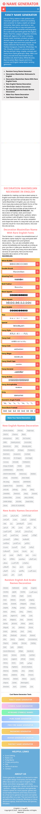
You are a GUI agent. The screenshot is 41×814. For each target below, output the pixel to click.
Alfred (23, 659)
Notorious (23, 474)
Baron (5, 596)
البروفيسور (20, 523)
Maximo (6, 679)
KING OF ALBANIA (18, 505)
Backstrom (7, 446)
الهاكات (34, 535)
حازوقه (19, 555)
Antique (20, 450)
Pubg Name (9, 760)
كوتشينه (24, 535)
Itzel (4, 647)
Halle (23, 615)
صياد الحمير (14, 535)
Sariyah (22, 600)
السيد (20, 575)
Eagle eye (30, 430)
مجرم (20, 527)
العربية (24, 808)
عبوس (5, 575)
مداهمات (25, 563)
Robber (33, 474)
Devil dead (25, 478)
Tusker (32, 659)
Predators (31, 450)
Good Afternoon (9, 651)
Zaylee (5, 608)
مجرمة (24, 551)
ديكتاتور (27, 543)
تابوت (29, 567)
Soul (4, 600)
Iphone (13, 631)
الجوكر (5, 571)
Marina (5, 671)
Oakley (33, 643)
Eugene (33, 588)
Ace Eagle (29, 458)
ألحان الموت (7, 531)
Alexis (13, 612)
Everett (13, 604)
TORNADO (26, 462)
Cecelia (5, 592)
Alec (4, 639)
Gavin (5, 655)
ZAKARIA (6, 493)
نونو (27, 555)
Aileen (31, 671)
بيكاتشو (21, 571)
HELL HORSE (29, 497)
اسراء (23, 547)
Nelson (13, 600)
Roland (32, 635)
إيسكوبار (33, 519)
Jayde (14, 592)
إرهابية (31, 547)
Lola (30, 615)
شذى (5, 515)
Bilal (4, 635)
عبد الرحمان (28, 531)
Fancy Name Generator (20, 699)
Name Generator (22, 3)
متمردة (5, 547)
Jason (31, 623)
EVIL (16, 446)
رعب (13, 571)
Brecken (6, 686)
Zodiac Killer (7, 497)
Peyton (5, 643)
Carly (29, 631)
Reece (5, 675)
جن (4, 555)
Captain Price (7, 486)
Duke (13, 596)
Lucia (29, 596)
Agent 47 (14, 615)
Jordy (25, 588)
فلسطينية (26, 539)
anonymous (7, 438)
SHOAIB (15, 462)
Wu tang (6, 482)
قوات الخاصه (26, 515)
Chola (5, 478)
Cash (21, 663)
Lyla (12, 647)
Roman (24, 643)
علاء (13, 527)
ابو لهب (23, 519)
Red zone (6, 458)
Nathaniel (15, 588)
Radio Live (9, 758)
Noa (21, 619)
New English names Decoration (18, 84)
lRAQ (32, 489)
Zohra (24, 489)
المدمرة (14, 547)
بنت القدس (16, 543)
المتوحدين (6, 539)
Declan (5, 588)
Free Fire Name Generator (20, 725)
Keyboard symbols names (20, 712)
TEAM (19, 466)
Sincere (29, 619)
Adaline (14, 675)
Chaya (32, 604)
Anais (5, 631)
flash (28, 486)
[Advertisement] (20, 121)
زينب (34, 555)
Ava (4, 619)
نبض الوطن (32, 559)
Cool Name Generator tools (17, 97)
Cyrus (5, 659)
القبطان (5, 567)
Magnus (13, 619)
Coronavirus (32, 639)
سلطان (16, 539)
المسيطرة (6, 551)
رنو (32, 551)
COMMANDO (8, 470)
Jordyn (22, 608)
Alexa (23, 623)
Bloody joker (26, 446)
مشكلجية (6, 543)
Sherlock (17, 493)
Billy (22, 675)
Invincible (27, 442)
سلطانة (12, 559)
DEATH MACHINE (9, 474)
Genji (26, 493)
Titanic (29, 612)
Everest (34, 493)
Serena (14, 655)
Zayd (21, 596)
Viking (5, 667)
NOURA (18, 501)
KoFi (14, 686)
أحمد (4, 535)
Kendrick (30, 651)
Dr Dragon (17, 458)
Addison (21, 627)
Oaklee (14, 643)
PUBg (14, 608)
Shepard (23, 604)
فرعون (5, 527)
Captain (21, 639)
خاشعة (33, 679)
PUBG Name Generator (20, 719)
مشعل (5, 563)
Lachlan (32, 655)
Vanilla (22, 592)
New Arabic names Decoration (18, 87)
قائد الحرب (15, 563)
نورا (4, 559)
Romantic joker (8, 450)
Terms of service (11, 766)
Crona (18, 497)
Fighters (15, 667)
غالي (28, 527)
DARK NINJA (7, 501)
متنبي (30, 523)
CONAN (23, 686)
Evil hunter (26, 438)
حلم (13, 575)
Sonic (14, 663)
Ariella (23, 655)
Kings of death (8, 466)
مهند (4, 523)
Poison (31, 675)
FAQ (6, 764)
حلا (35, 527)
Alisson (23, 635)
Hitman (20, 430)
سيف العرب (32, 571)
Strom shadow (8, 430)
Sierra (13, 639)
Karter (5, 623)
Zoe (31, 686)
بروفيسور (22, 559)
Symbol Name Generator (20, 706)
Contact (8, 769)
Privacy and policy (12, 762)
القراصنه (6, 519)
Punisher (15, 478)
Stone (5, 505)
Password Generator (20, 731)
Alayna (5, 683)
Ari (13, 627)
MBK (5, 442)
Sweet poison (15, 442)
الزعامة (18, 531)
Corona (5, 462)
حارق (21, 567)
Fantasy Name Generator (20, 744)
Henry (5, 663)
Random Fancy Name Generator (19, 71)
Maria (24, 679)
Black (24, 434)
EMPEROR (26, 482)
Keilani (15, 679)
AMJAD (20, 647)
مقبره (15, 519)
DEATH (5, 434)
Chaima (15, 434)
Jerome (14, 623)
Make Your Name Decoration (17, 94)
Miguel (5, 627)
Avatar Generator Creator (20, 738)
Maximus (32, 608)
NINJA (21, 651)
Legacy (31, 600)
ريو (11, 523)
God (22, 631)
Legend (14, 659)
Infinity (15, 489)
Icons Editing (10, 756)
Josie (5, 615)
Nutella (15, 671)
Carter (14, 683)
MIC (17, 438)
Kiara (5, 612)
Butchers (6, 454)
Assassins (17, 454)
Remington (24, 683)
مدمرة (16, 551)
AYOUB (5, 489)
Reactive (16, 482)
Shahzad (13, 635)
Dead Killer (29, 501)
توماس (30, 663)
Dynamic (20, 486)
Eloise (31, 627)
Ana (23, 671)
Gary (21, 612)
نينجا (14, 567)
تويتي (11, 555)
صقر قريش (14, 515)
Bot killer (20, 470)
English (16, 808)
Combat (27, 454)
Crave (28, 466)
